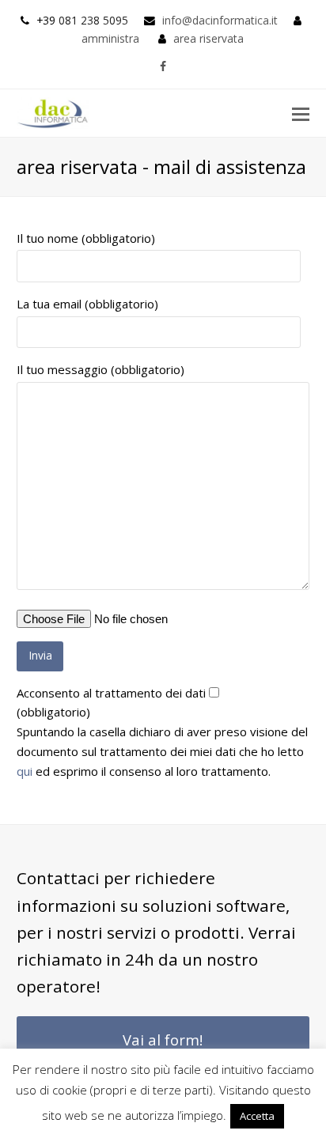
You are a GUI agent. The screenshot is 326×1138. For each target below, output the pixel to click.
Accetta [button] (257, 1116)
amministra (110, 38)
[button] (300, 113)
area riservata (208, 38)
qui (24, 771)
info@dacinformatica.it (220, 20)
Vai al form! (163, 1039)
